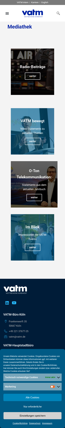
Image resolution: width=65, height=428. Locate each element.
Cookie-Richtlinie (20, 423)
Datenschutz (34, 423)
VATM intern (22, 2)
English (44, 2)
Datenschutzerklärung (20, 365)
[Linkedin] (7, 303)
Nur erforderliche (33, 406)
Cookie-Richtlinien (49, 365)
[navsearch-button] (57, 13)
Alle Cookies (32, 397)
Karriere (34, 2)
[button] (7, 13)
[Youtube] (14, 303)
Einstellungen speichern (33, 415)
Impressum (47, 423)
